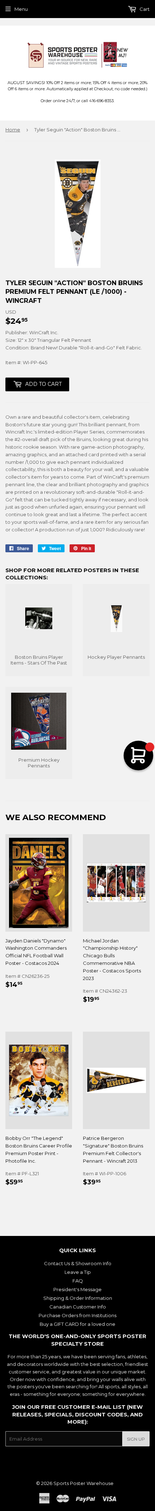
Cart (144, 9)
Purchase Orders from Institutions (77, 1315)
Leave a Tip (78, 1272)
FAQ (77, 1281)
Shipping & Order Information (77, 1298)
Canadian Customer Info (77, 1307)
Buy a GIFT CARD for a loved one (77, 1324)
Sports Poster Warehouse (83, 1483)
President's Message (77, 1289)
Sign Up (136, 1439)
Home (12, 129)
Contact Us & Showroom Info (77, 1263)
